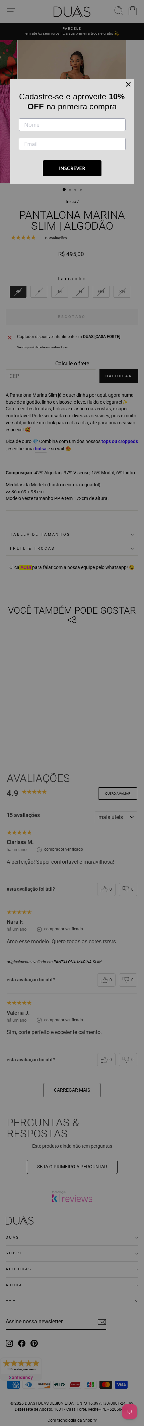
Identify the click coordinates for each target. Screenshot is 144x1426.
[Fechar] (128, 84)
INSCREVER (72, 168)
